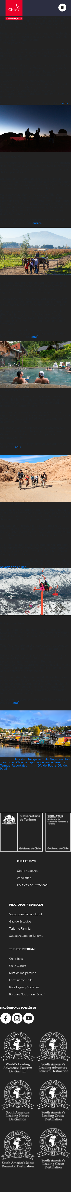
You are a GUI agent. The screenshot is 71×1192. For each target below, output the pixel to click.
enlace (37, 223)
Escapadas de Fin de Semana (44, 762)
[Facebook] (5, 1018)
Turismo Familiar (20, 928)
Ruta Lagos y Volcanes (24, 987)
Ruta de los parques (22, 973)
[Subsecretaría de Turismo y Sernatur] (35, 832)
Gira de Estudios (20, 921)
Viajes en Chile (60, 759)
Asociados (24, 878)
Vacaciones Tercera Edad (25, 914)
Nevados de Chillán (13, 567)
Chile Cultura (17, 966)
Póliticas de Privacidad (32, 885)
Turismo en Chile (11, 762)
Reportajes (19, 765)
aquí (65, 103)
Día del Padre (47, 765)
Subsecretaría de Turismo (26, 935)
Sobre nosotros (27, 870)
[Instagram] (17, 1018)
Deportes (20, 759)
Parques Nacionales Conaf (26, 994)
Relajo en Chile (38, 759)
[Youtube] (28, 1018)
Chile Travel (16, 958)
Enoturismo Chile (21, 980)
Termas (5, 765)
